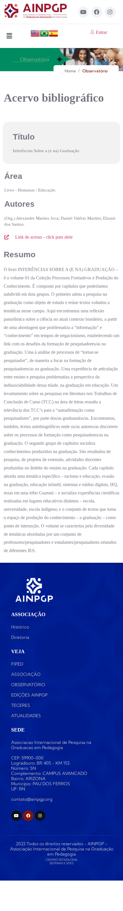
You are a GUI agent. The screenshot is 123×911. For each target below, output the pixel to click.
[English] (35, 36)
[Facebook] (96, 12)
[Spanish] (53, 36)
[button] (9, 35)
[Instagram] (110, 12)
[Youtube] (83, 12)
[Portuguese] (44, 36)
